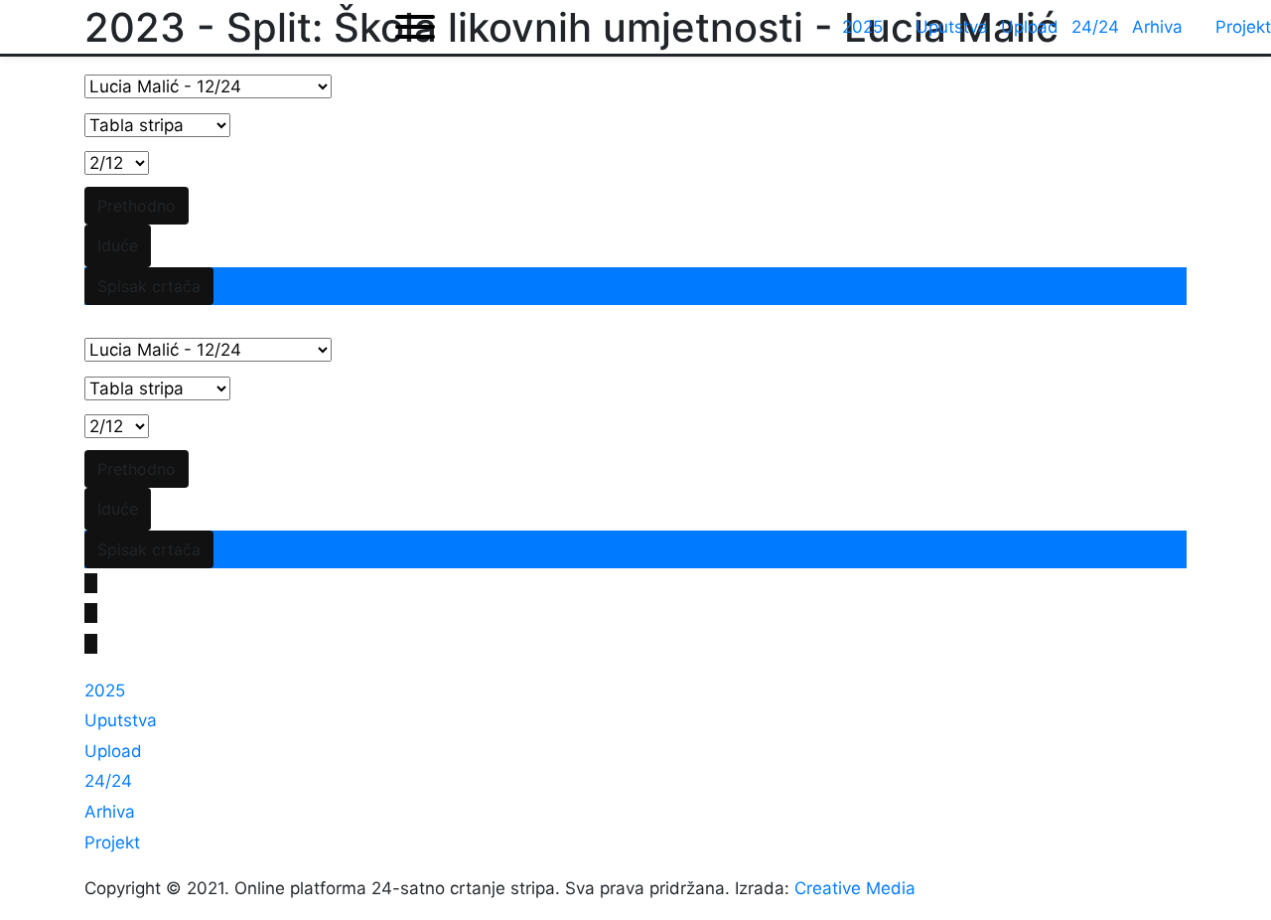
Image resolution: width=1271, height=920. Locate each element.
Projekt (112, 842)
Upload (113, 751)
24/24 (108, 781)
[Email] (90, 613)
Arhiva (109, 812)
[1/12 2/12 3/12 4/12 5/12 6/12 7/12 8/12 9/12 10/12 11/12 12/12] (116, 163)
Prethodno (136, 206)
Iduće (117, 245)
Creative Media (855, 888)
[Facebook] (90, 583)
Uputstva (120, 720)
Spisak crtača (149, 286)
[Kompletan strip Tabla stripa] (157, 125)
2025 (104, 690)
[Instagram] (90, 644)
